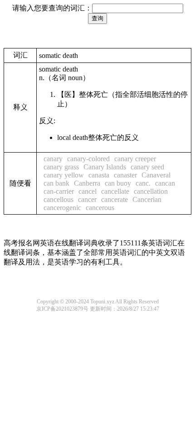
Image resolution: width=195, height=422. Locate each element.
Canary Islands (104, 167)
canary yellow (64, 175)
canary (53, 159)
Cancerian (146, 199)
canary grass (61, 167)
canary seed (147, 167)
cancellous (58, 199)
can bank (56, 183)
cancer (87, 199)
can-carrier (59, 191)
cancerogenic (62, 207)
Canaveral (156, 175)
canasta (98, 175)
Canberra (87, 183)
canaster (125, 175)
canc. (143, 183)
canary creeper (135, 159)
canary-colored (88, 159)
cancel (87, 191)
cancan (165, 183)
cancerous (100, 207)
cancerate (114, 199)
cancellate (115, 191)
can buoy (118, 183)
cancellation (151, 191)
